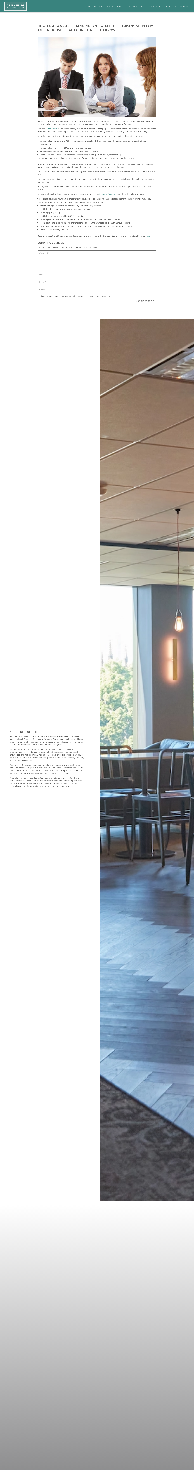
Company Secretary (107, 194)
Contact (185, 6)
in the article (51, 128)
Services (99, 6)
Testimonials (134, 6)
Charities (170, 6)
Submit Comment (145, 301)
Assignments (115, 6)
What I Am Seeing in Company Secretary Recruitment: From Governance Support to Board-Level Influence (97, 1338)
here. (148, 236)
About (86, 6)
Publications (153, 6)
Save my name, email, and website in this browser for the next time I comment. (76, 296)
